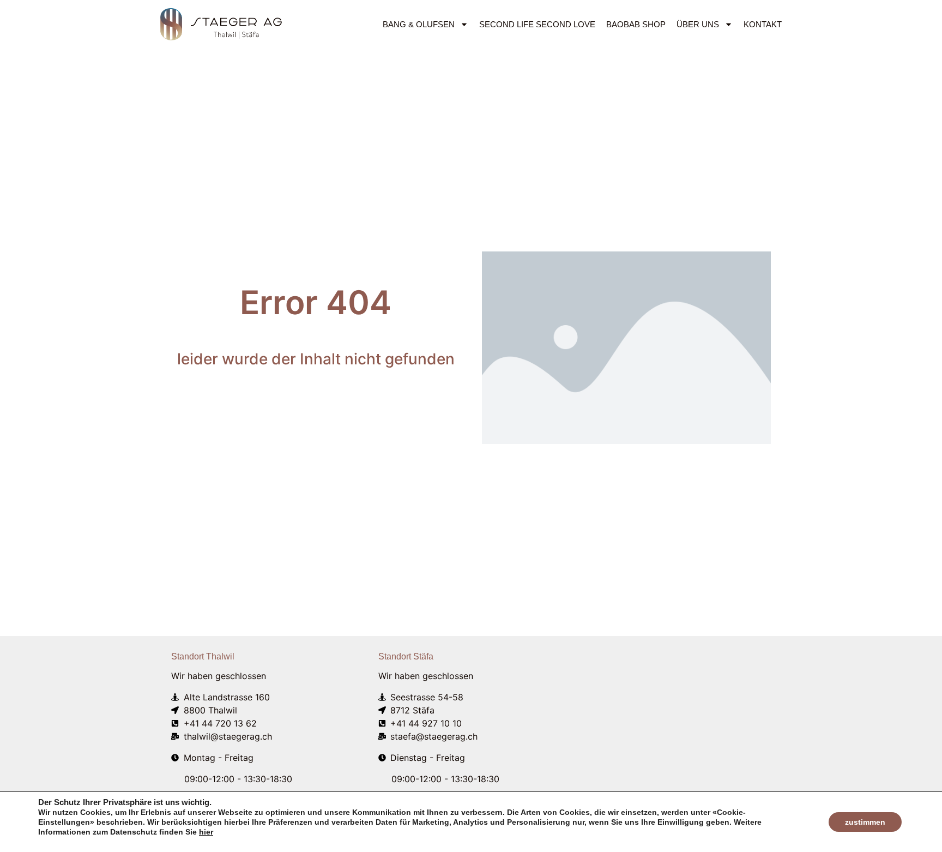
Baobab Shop (636, 24)
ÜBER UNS (698, 24)
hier (206, 831)
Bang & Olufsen (419, 24)
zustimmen (865, 822)
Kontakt (763, 24)
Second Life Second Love (537, 24)
